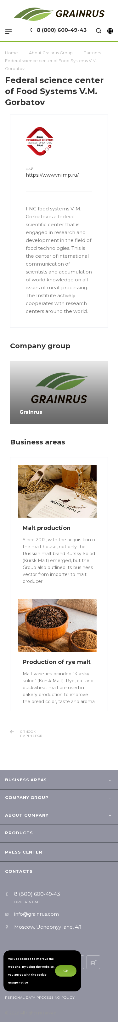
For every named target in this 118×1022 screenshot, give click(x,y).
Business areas (26, 779)
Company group (26, 797)
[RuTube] (93, 962)
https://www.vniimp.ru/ (52, 175)
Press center (23, 852)
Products (19, 832)
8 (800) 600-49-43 (62, 30)
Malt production (46, 528)
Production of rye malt (57, 662)
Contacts (18, 871)
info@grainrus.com (36, 914)
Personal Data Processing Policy (40, 998)
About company (26, 815)
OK (66, 971)
